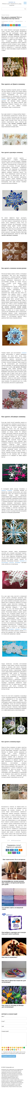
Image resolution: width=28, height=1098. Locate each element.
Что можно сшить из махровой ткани (12, 908)
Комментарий (5, 1031)
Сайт (2, 1026)
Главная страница (5, 15)
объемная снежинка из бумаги (17, 629)
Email (3, 1021)
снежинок (24, 352)
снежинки (3, 99)
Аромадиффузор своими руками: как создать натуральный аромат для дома (13, 882)
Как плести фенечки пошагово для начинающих (14, 981)
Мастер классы (19, 21)
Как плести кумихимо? (9, 957)
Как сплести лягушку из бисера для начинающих (13, 1006)
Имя (2, 1016)
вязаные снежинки (6, 490)
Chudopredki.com (12, 2)
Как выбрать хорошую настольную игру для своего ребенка (14, 933)
